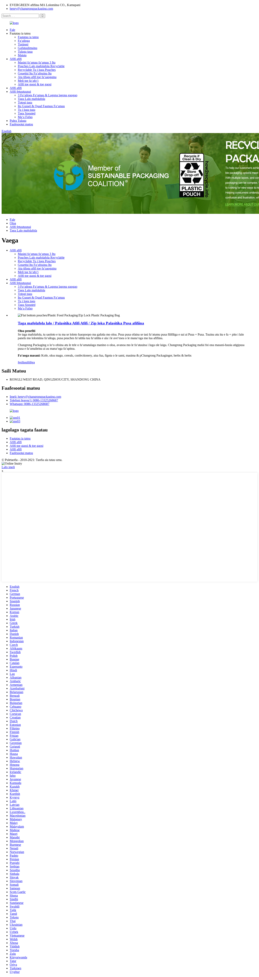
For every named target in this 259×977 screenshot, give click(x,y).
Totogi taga (25, 102)
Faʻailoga (24, 40)
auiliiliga (29, 362)
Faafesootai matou (21, 124)
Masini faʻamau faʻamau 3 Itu (36, 62)
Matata (22, 55)
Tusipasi (23, 44)
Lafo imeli (8, 467)
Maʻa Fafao (25, 117)
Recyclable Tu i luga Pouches (37, 69)
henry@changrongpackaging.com (31, 8)
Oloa (13, 223)
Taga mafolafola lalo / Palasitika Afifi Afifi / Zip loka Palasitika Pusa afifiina (81, 323)
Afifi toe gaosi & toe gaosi (34, 84)
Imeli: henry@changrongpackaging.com (35, 396)
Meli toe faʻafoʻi (28, 80)
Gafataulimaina (27, 48)
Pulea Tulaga (18, 120)
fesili (21, 362)
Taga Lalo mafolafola (31, 99)
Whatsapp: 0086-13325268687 (29, 404)
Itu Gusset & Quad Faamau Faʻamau (41, 106)
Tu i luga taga (26, 109)
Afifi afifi (16, 59)
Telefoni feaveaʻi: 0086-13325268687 (34, 400)
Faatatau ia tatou (28, 37)
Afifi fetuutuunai (20, 91)
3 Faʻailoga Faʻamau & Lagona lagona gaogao (47, 95)
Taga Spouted (26, 113)
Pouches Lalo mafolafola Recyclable (41, 66)
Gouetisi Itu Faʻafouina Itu (35, 73)
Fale (12, 29)
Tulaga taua (25, 51)
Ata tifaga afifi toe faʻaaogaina (37, 77)
